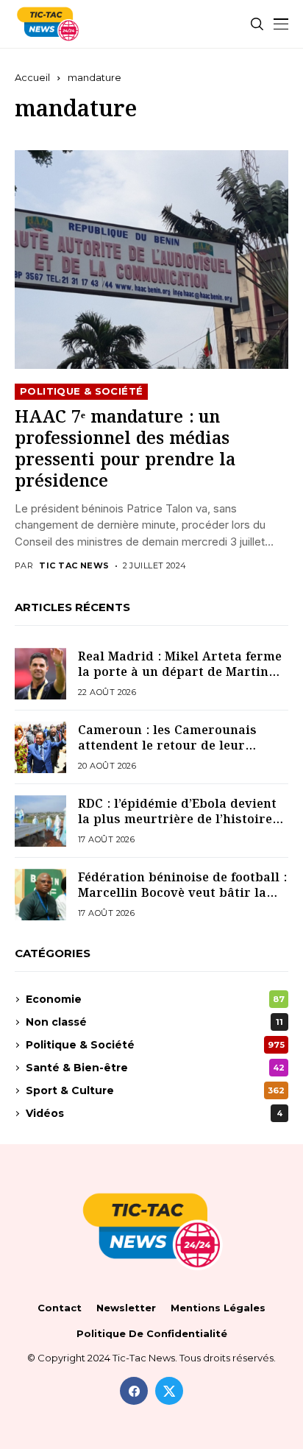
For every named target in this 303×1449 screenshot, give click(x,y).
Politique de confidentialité (151, 1333)
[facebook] (134, 1391)
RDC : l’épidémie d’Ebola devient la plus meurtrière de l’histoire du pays (177, 819)
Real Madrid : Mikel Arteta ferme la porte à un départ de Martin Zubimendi (180, 672)
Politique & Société (81, 391)
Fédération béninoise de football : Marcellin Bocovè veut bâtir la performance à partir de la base (182, 893)
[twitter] (169, 1391)
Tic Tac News (74, 566)
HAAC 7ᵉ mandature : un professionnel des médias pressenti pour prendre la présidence (125, 450)
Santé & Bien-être (155, 1067)
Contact (60, 1308)
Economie (155, 999)
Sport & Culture (155, 1090)
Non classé (154, 1022)
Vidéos (154, 1113)
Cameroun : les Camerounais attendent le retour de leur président (167, 745)
